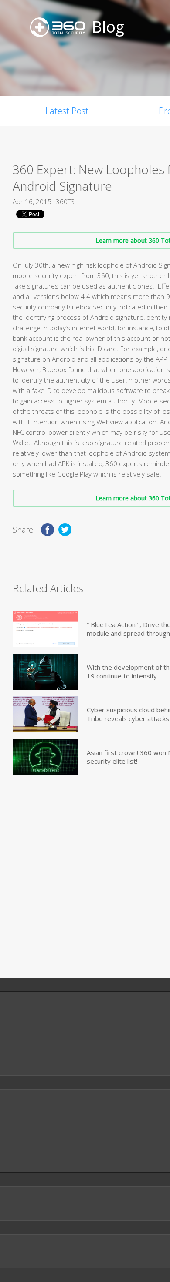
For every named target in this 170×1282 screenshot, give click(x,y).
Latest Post (66, 111)
